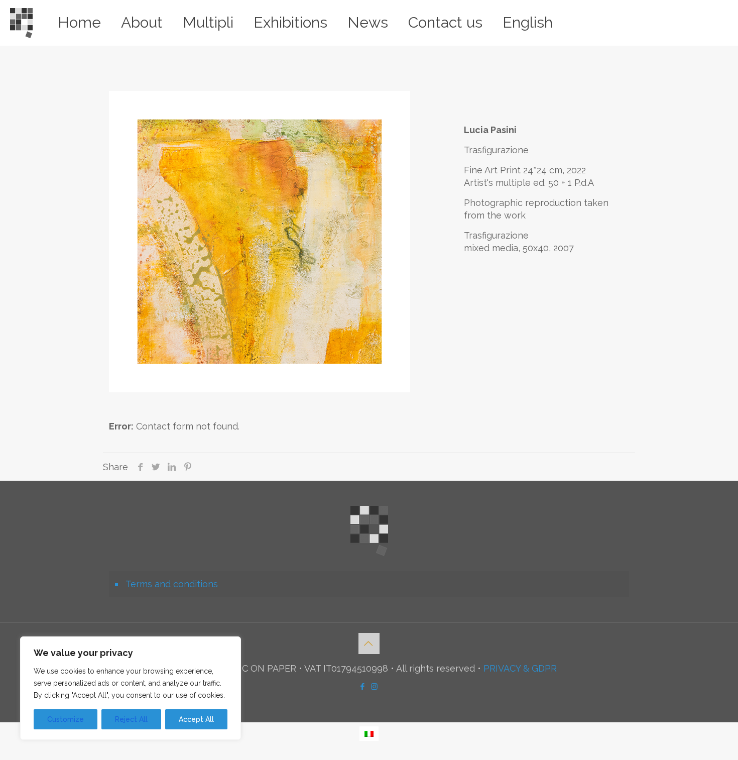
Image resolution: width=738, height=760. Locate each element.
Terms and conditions (172, 584)
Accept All (196, 719)
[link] (259, 241)
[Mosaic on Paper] (21, 22)
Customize (65, 719)
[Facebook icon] (362, 686)
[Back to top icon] (369, 643)
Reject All (131, 719)
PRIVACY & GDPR (520, 668)
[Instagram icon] (375, 686)
